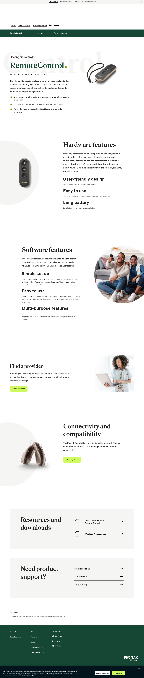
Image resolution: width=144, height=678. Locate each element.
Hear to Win (53, 2)
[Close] (141, 2)
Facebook (58, 631)
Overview (41, 33)
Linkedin (58, 641)
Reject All (119, 673)
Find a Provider (18, 389)
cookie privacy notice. (28, 676)
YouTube (58, 646)
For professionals (60, 33)
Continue (140, 669)
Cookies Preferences (102, 673)
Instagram (58, 636)
